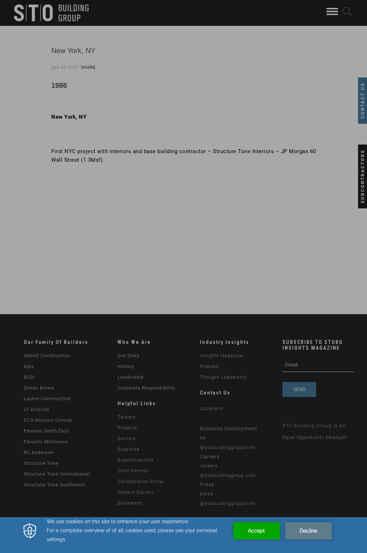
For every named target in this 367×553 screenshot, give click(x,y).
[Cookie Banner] (183, 535)
